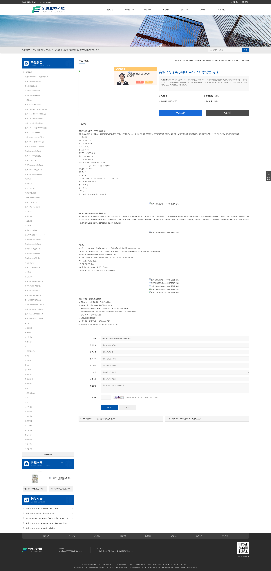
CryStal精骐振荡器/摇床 (33, 198)
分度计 (27, 365)
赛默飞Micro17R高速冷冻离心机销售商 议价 (186, 419)
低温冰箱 (28, 370)
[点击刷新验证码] (118, 397)
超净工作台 (28, 425)
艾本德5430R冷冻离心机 (33, 239)
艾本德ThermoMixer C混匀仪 (34, 304)
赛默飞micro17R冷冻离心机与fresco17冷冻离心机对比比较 (46, 523)
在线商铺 (199, 536)
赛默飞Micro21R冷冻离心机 (34, 165)
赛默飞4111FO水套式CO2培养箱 (36, 128)
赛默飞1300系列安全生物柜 (34, 123)
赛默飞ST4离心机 (31, 160)
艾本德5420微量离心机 (32, 253)
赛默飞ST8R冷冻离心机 (33, 286)
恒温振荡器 (28, 416)
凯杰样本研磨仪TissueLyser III (35, 235)
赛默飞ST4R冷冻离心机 (33, 156)
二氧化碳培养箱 (30, 351)
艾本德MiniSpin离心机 (32, 258)
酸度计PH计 (29, 379)
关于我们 (128, 10)
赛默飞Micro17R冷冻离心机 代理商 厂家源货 (100, 419)
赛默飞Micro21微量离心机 (33, 170)
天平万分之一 (29, 407)
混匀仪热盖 (28, 277)
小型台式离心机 (30, 393)
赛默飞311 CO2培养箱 (32, 132)
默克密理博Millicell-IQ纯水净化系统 (36, 77)
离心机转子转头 (30, 263)
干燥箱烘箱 (28, 439)
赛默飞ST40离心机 (31, 202)
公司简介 (236, 2)
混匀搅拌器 (28, 421)
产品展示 (147, 10)
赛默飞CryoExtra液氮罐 (33, 104)
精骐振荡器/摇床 (30, 193)
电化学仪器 (28, 430)
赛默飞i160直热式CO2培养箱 (34, 146)
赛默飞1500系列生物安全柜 (34, 118)
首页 (184, 60)
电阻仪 (27, 346)
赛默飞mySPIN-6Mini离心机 (34, 281)
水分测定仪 (28, 328)
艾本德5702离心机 (31, 86)
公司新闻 (166, 10)
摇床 (26, 388)
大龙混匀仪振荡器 (31, 230)
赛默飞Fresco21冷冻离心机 (34, 318)
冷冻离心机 (28, 100)
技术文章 (184, 10)
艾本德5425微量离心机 (32, 249)
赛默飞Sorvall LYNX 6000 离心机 (36, 109)
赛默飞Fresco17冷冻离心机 (34, 314)
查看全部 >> (48, 454)
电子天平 (28, 323)
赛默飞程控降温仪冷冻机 (33, 81)
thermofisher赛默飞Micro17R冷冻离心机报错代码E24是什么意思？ (49, 518)
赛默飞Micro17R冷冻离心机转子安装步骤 (40, 528)
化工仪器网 (174, 564)
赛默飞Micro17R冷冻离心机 (34, 309)
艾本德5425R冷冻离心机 (33, 244)
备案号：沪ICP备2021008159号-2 (140, 564)
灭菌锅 (27, 397)
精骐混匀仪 (28, 184)
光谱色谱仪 (28, 449)
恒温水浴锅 (28, 444)
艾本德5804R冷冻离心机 (33, 151)
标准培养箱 (28, 342)
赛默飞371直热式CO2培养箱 (34, 137)
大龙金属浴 (28, 221)
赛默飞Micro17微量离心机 (33, 174)
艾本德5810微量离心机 (32, 95)
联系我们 (245, 2)
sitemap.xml (157, 564)
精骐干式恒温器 (30, 188)
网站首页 (110, 10)
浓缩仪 (27, 356)
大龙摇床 (28, 225)
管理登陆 (183, 564)
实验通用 (29, 72)
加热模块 (28, 272)
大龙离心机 (28, 211)
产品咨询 (180, 112)
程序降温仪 (28, 374)
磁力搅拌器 (28, 337)
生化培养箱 (28, 435)
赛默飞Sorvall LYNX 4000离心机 (35, 114)
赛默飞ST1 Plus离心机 (32, 207)
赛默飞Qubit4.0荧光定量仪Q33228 (61, 489)
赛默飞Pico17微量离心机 (33, 295)
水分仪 (27, 402)
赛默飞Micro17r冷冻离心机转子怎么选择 (40, 513)
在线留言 (203, 10)
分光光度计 (28, 360)
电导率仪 (28, 332)
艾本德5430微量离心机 (32, 91)
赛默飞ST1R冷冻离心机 (33, 267)
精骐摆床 (28, 179)
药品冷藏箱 (28, 411)
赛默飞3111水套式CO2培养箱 (34, 142)
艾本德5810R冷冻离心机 (33, 300)
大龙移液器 (28, 216)
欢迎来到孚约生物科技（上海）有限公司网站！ (37, 2)
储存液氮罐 (28, 384)
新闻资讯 (123, 536)
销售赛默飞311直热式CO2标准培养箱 (35, 489)
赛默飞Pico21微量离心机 (33, 291)
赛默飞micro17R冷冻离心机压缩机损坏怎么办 (42, 508)
